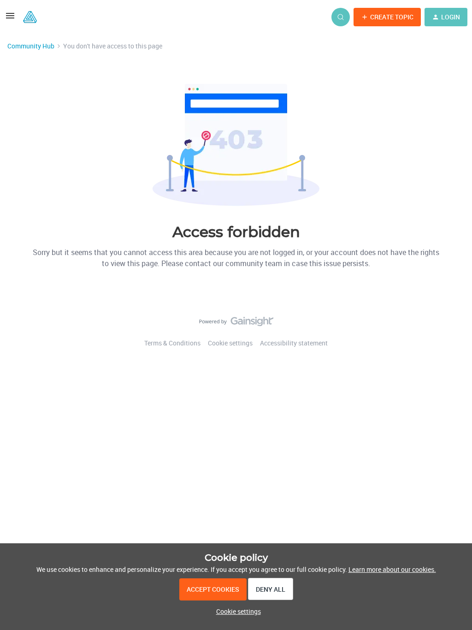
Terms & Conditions (172, 343)
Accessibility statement (294, 343)
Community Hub (30, 46)
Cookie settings (230, 343)
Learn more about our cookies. (392, 569)
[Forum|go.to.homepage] (30, 17)
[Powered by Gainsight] (236, 324)
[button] (10, 18)
